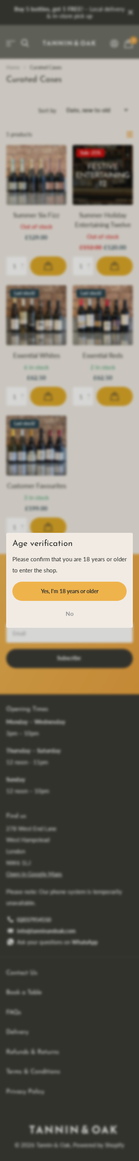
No (70, 613)
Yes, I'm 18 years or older (69, 591)
